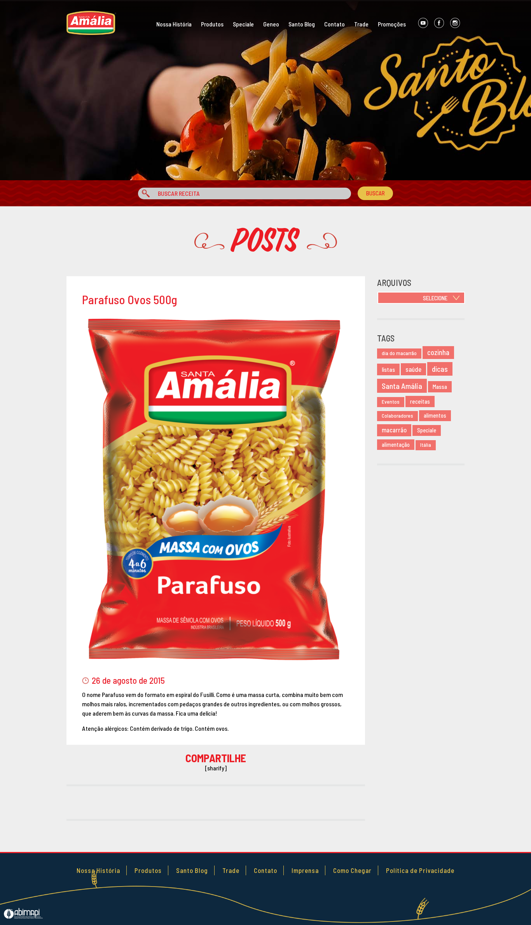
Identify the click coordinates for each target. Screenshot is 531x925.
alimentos (435, 415)
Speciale (243, 24)
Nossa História (174, 24)
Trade (361, 24)
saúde (413, 369)
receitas (420, 401)
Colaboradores (397, 416)
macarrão (394, 430)
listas (388, 369)
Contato (334, 24)
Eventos (391, 402)
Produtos (212, 24)
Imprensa (305, 870)
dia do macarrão (399, 353)
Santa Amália (402, 385)
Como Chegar (352, 870)
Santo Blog (301, 24)
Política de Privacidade (420, 870)
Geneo (271, 24)
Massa (440, 386)
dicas (440, 368)
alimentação (396, 444)
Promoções (392, 24)
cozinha (438, 352)
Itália (425, 445)
